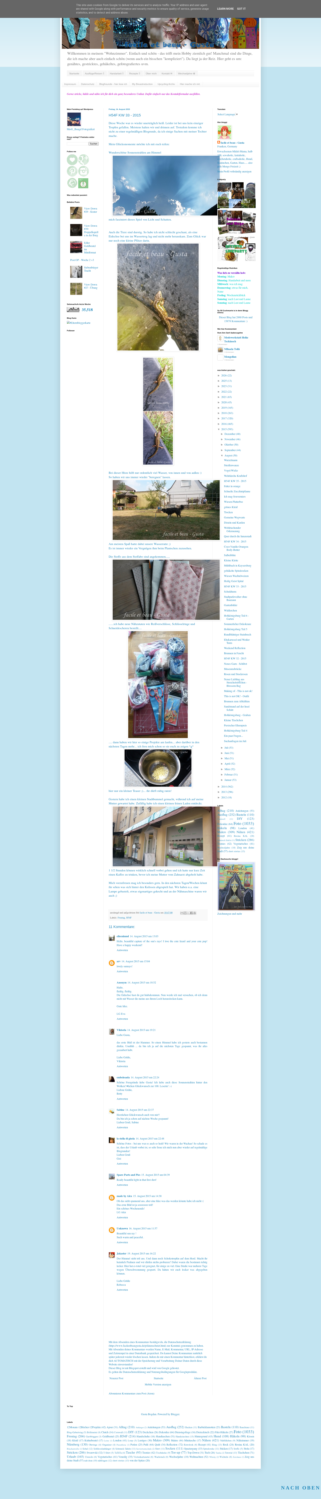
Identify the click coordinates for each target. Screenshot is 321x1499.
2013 (224, 792)
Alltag (221, 810)
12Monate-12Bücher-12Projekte (84, 1427)
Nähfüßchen (226, 1440)
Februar (229, 774)
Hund (217, 1436)
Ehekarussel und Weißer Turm (237, 641)
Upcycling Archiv (166, 84)
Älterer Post (200, 1378)
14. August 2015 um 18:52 (142, 982)
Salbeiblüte (230, 555)
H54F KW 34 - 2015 (235, 541)
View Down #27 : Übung (90, 286)
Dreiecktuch (202, 1432)
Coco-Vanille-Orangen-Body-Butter (236, 548)
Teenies (221, 843)
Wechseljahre (223, 847)
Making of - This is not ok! (238, 691)
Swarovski (92, 1452)
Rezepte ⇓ (134, 73)
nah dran (88, 1460)
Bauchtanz (244, 1427)
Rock (225, 1444)
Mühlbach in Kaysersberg (237, 565)
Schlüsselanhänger (102, 1448)
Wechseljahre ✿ (186, 73)
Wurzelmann (230, 460)
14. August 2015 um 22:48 (150, 1138)
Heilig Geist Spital (233, 581)
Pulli (145, 1444)
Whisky (212, 1456)
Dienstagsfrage (183, 1432)
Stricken (240, 840)
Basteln (241, 814)
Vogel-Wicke (231, 470)
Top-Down (193, 1452)
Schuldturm (230, 591)
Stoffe (236, 1448)
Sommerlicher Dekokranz (237, 624)
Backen (188, 1427)
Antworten (122, 950)
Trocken (228, 512)
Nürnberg (73, 1444)
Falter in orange (232, 486)
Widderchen (230, 610)
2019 (224, 407)
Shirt (157, 1448)
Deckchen (148, 1432)
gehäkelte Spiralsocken (236, 570)
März (228, 769)
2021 (224, 397)
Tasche (130, 1452)
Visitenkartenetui (141, 1456)
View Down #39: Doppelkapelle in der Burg (91, 230)
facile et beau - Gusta (232, 143)
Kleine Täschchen (233, 720)
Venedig (122, 1456)
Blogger (175, 1414)
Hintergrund (201, 1436)
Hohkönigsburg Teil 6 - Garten (236, 617)
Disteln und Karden (234, 522)
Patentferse (121, 1444)
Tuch (207, 1452)
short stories (234, 851)
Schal (85, 1448)
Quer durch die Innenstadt (237, 536)
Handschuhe (143, 1436)
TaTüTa (118, 1452)
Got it (241, 8)
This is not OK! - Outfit (236, 696)
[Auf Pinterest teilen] (194, 913)
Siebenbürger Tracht (91, 269)
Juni (227, 753)
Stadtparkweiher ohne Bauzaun (235, 598)
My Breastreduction (142, 84)
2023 (224, 386)
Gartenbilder (230, 605)
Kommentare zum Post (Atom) (138, 1393)
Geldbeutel (108, 1436)
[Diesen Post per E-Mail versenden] (182, 913)
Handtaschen (163, 1436)
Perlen (133, 1444)
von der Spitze (137, 1460)
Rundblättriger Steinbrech (237, 634)
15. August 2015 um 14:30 (147, 1196)
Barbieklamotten (206, 1427)
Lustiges (142, 1440)
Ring (214, 1444)
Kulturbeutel (91, 1440)
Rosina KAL (241, 835)
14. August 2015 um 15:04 (136, 961)
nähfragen (102, 1460)
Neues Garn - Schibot (235, 663)
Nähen (241, 832)
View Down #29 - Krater (90, 210)
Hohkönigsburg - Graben (237, 715)
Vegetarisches (240, 843)
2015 (224, 429)
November (230, 439)
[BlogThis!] (185, 913)
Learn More (225, 8)
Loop (130, 1440)
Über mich (151, 73)
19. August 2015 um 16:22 (141, 1253)
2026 (224, 375)
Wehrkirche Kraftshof (235, 475)
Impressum (70, 84)
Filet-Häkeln (221, 1432)
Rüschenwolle (73, 1448)
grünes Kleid (231, 507)
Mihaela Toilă (232, 349)
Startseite (74, 73)
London (242, 828)
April (228, 763)
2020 (224, 402)
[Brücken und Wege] (236, 233)
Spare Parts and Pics (128, 1175)
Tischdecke (161, 1452)
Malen (174, 1440)
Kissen (250, 1436)
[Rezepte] (236, 260)
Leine (106, 1440)
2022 (224, 391)
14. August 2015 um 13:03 (144, 936)
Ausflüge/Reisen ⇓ (94, 73)
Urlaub (71, 1456)
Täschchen (243, 1452)
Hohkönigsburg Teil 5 (235, 629)
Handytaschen (182, 1436)
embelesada (123, 1077)
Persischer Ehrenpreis (235, 725)
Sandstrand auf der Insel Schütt (236, 708)
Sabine (120, 1110)
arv (119, 961)
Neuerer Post (116, 1378)
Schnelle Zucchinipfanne (237, 491)
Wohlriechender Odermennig (232, 529)
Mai (227, 758)
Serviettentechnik (143, 1448)
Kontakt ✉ (167, 73)
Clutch (104, 1432)
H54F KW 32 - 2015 (235, 658)
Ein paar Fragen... (233, 735)
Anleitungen (241, 810)
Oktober (229, 444)
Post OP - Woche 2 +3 (82, 260)
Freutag (121, 917)
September (230, 450)
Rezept (221, 835)
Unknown (122, 1228)
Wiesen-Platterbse (233, 501)
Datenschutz (87, 84)
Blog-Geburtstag (75, 1432)
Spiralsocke (208, 1448)
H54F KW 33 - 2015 (235, 586)
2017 (224, 418)
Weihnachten (196, 1456)
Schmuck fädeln (224, 840)
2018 (224, 413)
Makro (221, 832)
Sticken (224, 1448)
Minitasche (190, 1440)
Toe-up (175, 1452)
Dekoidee (222, 824)
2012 (224, 797)
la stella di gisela (126, 1138)
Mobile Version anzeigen (158, 1384)
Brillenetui (92, 1432)
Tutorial (228, 1452)
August (229, 455)
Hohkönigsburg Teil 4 (235, 730)
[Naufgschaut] (236, 207)
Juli (227, 747)
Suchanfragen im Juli (235, 741)
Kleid (75, 1440)
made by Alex (124, 1196)
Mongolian (230, 357)
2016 (224, 423)
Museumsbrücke (232, 669)
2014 (224, 786)
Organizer (107, 1444)
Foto (237, 823)
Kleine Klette (231, 560)
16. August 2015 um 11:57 (143, 1228)
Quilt (157, 1444)
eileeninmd (123, 936)
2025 (224, 380)
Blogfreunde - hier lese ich (113, 84)
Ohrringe (93, 1444)
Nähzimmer (242, 1440)
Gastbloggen (92, 1436)
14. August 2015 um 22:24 (145, 1077)
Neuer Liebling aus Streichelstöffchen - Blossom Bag (235, 682)
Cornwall (221, 818)
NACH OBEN (300, 1487)
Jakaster (121, 1253)
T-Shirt (106, 1452)
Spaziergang (190, 1448)
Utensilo (89, 1456)
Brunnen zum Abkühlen (237, 701)
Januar (228, 779)
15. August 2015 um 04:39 (155, 1174)
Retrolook (188, 1444)
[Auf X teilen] (188, 913)
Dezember (230, 434)
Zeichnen (237, 1456)
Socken (170, 1448)
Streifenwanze (231, 465)
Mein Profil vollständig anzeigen (234, 171)
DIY (240, 818)
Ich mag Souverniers (235, 496)
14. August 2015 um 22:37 (139, 1109)
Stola (246, 1448)
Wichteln (224, 1456)
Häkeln (222, 828)
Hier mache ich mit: (190, 84)
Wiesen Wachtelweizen (236, 576)
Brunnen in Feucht (234, 653)
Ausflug (222, 814)
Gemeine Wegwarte (234, 517)
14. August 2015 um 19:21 (141, 1030)
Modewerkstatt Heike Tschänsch (236, 339)
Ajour (110, 1427)
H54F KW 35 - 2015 (235, 481)
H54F (129, 917)
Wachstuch (159, 1456)
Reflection (172, 1444)
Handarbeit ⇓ (117, 73)
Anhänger (140, 1427)
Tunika (219, 1452)
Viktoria (121, 1030)
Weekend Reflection (234, 648)
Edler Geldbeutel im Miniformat (90, 247)
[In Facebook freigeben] (191, 913)
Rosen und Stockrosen (236, 674)
